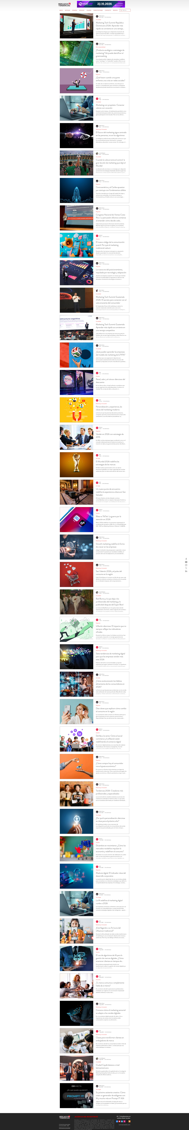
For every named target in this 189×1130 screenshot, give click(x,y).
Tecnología (98, 815)
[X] (186, 568)
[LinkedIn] (186, 571)
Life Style (98, 458)
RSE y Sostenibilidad (100, 47)
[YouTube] (186, 562)
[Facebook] (186, 559)
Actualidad (98, 19)
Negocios (98, 74)
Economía (98, 979)
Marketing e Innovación (101, 129)
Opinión (98, 239)
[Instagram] (186, 565)
